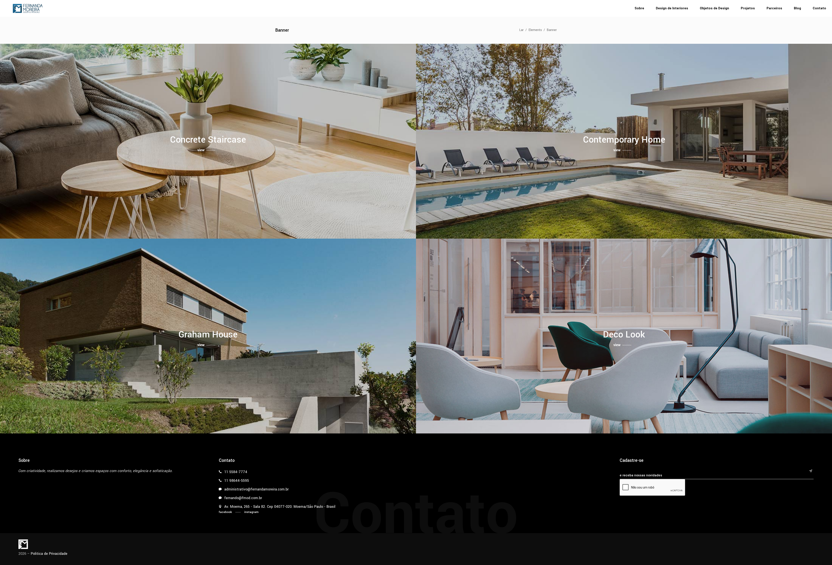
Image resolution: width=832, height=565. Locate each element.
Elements (535, 30)
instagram (251, 512)
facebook (225, 512)
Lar (521, 30)
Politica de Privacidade (49, 553)
